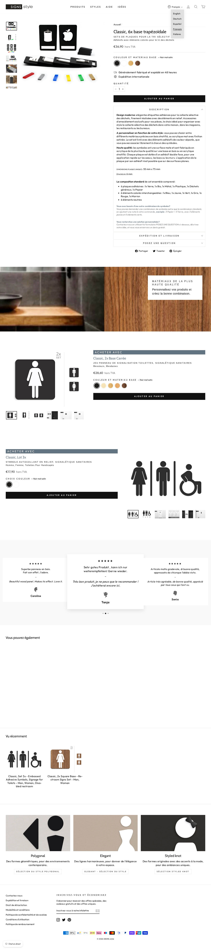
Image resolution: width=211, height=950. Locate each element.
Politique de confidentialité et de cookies (26, 914)
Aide (109, 6)
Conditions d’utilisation (17, 919)
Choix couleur (26, 478)
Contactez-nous (14, 895)
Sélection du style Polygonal (38, 871)
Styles (95, 6)
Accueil (117, 24)
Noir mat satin (117, 63)
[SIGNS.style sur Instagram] (58, 920)
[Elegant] (105, 833)
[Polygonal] (38, 833)
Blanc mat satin (124, 63)
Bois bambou (131, 63)
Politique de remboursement (20, 924)
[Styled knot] (173, 833)
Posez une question (159, 243)
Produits (77, 6)
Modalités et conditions (18, 909)
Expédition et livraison (159, 235)
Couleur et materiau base (143, 57)
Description (159, 109)
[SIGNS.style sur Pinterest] (69, 920)
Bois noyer (138, 63)
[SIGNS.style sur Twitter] (63, 920)
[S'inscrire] (97, 911)
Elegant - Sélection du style (106, 871)
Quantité (121, 83)
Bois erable (104, 386)
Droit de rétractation (16, 905)
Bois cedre (117, 386)
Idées (122, 6)
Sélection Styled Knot (173, 871)
